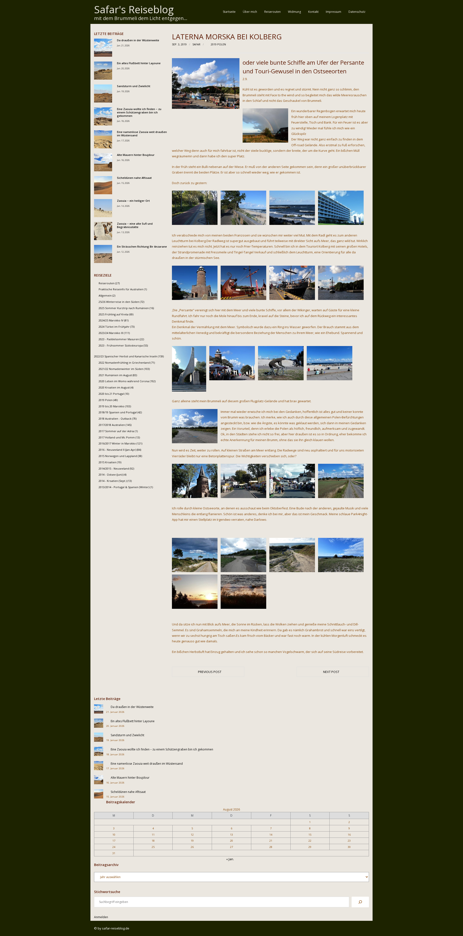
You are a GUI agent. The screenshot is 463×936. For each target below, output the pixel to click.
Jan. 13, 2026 (123, 232)
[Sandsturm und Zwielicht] (103, 93)
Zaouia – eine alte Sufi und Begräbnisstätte (135, 225)
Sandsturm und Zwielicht (133, 86)
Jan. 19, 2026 (123, 91)
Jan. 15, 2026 (123, 183)
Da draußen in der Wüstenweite (138, 40)
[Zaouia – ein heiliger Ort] (103, 208)
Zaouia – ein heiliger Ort (133, 200)
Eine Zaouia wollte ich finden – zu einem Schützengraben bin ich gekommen (139, 112)
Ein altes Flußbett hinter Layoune (139, 63)
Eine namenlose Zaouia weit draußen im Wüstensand (142, 133)
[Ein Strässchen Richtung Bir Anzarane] (103, 254)
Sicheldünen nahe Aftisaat (134, 178)
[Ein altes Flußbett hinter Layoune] (103, 71)
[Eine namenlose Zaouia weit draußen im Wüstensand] (103, 139)
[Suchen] (360, 902)
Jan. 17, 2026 (123, 140)
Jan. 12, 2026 (123, 251)
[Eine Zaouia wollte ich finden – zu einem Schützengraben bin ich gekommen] (103, 116)
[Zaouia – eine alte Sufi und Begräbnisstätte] (103, 231)
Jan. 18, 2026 (123, 121)
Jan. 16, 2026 (123, 160)
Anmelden (101, 917)
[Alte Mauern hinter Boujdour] (103, 162)
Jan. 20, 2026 (123, 68)
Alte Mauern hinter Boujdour (136, 155)
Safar (196, 44)
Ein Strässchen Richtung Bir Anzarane (142, 246)
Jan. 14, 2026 (123, 206)
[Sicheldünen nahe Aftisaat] (103, 185)
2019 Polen (218, 44)
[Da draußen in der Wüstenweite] (103, 48)
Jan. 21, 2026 (123, 45)
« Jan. (230, 859)
